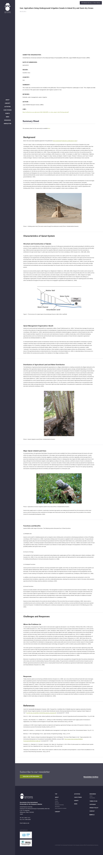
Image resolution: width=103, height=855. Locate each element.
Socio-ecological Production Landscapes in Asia (65, 140)
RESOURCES (7, 120)
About (56, 799)
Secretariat (57, 806)
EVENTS (7, 113)
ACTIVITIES (7, 106)
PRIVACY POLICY (94, 807)
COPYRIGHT (93, 804)
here (49, 128)
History (56, 801)
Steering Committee (59, 804)
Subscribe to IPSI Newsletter (31, 776)
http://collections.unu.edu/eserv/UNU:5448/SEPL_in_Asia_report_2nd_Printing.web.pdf (46, 112)
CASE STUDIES (7, 110)
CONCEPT (7, 103)
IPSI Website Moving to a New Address (90, 2)
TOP (56, 794)
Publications (92, 797)
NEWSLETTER (7, 123)
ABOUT (7, 100)
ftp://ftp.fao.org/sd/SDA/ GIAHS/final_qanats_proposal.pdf (41, 713)
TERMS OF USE (93, 801)
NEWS (7, 117)
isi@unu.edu (26, 823)
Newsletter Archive (91, 777)
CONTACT (92, 811)
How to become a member (60, 808)
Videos (91, 796)
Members (57, 803)
